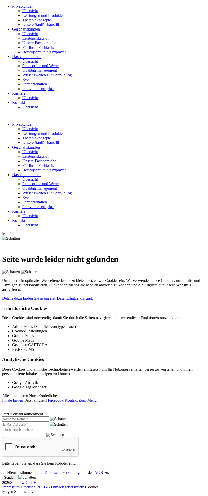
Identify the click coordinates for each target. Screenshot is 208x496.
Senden (9, 477)
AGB (98, 472)
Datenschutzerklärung (62, 472)
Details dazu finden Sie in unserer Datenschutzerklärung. (47, 298)
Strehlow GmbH (23, 482)
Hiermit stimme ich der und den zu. (58, 472)
